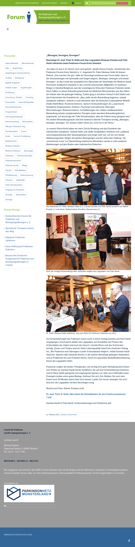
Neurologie (28, 151)
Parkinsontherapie (24, 156)
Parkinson (9, 156)
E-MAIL (29, 535)
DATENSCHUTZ (20, 535)
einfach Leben (11, 88)
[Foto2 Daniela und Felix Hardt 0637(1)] (88, 214)
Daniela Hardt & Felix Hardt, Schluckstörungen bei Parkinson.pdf (78, 403)
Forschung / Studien (13, 97)
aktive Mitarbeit (11, 63)
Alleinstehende (27, 63)
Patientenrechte (12, 165)
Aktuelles (64, 415)
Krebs (7, 136)
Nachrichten (72, 415)
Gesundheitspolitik (26, 102)
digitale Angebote (12, 83)
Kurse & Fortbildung (22, 136)
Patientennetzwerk (13, 160)
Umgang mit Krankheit (14, 190)
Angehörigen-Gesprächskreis (17, 73)
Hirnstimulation (11, 131)
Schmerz (9, 180)
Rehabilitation (20, 170)
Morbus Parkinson (13, 151)
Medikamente (11, 141)
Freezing (29, 97)
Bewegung (19, 78)
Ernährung (9, 92)
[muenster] (29, 486)
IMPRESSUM (8, 535)
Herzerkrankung (12, 121)
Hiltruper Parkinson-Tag (15, 126)
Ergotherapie (26, 88)
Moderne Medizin (12, 146)
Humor (24, 131)
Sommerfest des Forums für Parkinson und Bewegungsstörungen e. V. (18, 219)
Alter (7, 68)
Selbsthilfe (20, 180)
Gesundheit (10, 102)
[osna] (29, 506)
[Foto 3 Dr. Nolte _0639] (88, 276)
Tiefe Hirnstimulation (13, 185)
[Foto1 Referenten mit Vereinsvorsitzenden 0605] (88, 150)
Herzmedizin (27, 121)
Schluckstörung (26, 175)
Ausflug (8, 78)
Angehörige (17, 68)
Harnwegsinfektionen (14, 117)
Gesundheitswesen (13, 107)
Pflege (24, 165)
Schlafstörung (11, 175)
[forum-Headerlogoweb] (37, 11)
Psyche (8, 170)
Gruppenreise (11, 112)
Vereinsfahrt (21, 195)
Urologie (8, 195)
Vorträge (9, 199)
